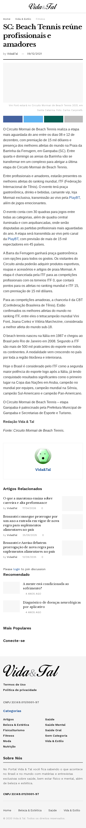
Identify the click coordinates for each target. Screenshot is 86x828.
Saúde (49, 719)
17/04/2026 (29, 508)
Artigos (8, 719)
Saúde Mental (55, 724)
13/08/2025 (29, 557)
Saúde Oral (53, 730)
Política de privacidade (20, 690)
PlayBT (74, 197)
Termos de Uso (14, 684)
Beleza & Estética (16, 724)
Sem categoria (56, 735)
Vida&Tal (12, 53)
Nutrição (9, 746)
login (16, 569)
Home (6, 19)
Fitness (40, 19)
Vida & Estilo (23, 19)
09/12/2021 (34, 53)
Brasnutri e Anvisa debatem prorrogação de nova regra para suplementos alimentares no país (29, 547)
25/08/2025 (29, 535)
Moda (7, 741)
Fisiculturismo (14, 730)
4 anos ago (33, 593)
